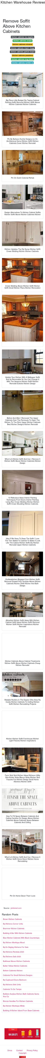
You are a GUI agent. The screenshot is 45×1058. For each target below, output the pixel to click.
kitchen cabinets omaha (22, 40)
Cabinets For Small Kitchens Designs (17, 975)
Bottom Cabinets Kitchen (12, 970)
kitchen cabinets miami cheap (22, 48)
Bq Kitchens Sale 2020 (12, 956)
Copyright (22, 1053)
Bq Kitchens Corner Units (13, 924)
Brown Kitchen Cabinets (12, 919)
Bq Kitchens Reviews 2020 (13, 952)
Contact (19, 1050)
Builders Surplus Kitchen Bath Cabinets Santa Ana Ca (21, 995)
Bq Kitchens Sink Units (12, 984)
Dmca (10, 1050)
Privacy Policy (32, 1050)
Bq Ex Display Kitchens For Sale (15, 947)
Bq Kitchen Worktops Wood (14, 942)
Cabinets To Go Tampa (12, 989)
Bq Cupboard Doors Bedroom (14, 980)
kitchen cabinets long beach (22, 59)
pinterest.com (16, 908)
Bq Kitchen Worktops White (13, 1006)
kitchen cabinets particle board (22, 52)
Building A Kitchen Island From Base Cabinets (21, 1010)
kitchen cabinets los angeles (23, 37)
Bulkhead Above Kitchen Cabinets (16, 961)
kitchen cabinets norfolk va (22, 63)
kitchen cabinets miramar (22, 44)
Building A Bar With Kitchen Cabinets (17, 933)
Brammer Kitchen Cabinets (13, 928)
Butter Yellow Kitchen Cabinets (15, 966)
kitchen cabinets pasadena (22, 55)
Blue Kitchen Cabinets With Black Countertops (21, 938)
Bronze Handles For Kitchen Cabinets (18, 1001)
